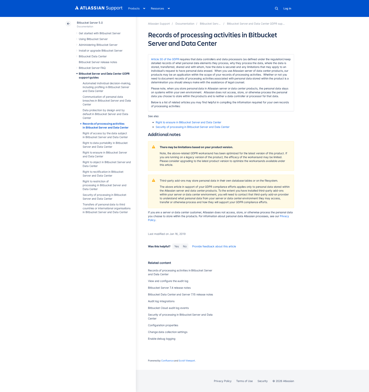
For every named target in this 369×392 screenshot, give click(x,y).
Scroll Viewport (187, 360)
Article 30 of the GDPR (165, 59)
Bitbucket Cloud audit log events (168, 307)
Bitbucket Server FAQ (92, 67)
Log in (287, 8)
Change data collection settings (167, 332)
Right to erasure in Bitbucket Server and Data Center (188, 122)
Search (276, 8)
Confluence (167, 360)
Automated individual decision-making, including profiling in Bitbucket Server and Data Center (107, 87)
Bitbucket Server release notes (98, 62)
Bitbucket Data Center (93, 56)
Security (263, 381)
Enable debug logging (161, 338)
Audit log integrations (161, 301)
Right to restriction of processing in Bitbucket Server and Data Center (104, 185)
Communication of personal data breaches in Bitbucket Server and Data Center (107, 100)
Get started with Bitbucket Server (100, 33)
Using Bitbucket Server (93, 39)
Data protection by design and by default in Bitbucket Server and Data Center (105, 113)
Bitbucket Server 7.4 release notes (169, 287)
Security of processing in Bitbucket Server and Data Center (192, 126)
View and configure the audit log (168, 281)
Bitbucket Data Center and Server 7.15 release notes (180, 294)
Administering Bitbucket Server (98, 44)
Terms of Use (244, 381)
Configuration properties (163, 325)
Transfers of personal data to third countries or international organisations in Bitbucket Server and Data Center (106, 208)
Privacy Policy (222, 381)
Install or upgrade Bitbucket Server (100, 50)
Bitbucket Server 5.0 (90, 22)
